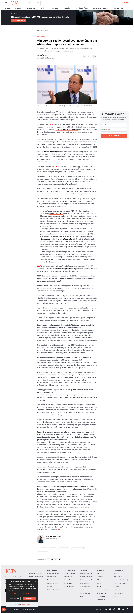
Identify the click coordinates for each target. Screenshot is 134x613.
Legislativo (100, 576)
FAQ (6, 609)
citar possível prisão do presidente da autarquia (57, 239)
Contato (15, 609)
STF (98, 580)
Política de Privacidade (120, 580)
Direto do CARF (51, 576)
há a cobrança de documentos (67, 129)
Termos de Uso (118, 590)
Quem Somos (118, 593)
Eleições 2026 (101, 599)
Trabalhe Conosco (28, 609)
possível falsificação (51, 152)
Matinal (49, 586)
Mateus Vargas (42, 55)
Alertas (82, 596)
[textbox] (29, 3)
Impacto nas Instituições (36, 576)
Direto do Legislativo (53, 583)
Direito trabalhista (102, 596)
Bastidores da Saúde (86, 576)
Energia (99, 586)
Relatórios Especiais (53, 590)
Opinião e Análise (102, 590)
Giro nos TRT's (68, 583)
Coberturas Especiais (103, 593)
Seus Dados (117, 586)
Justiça (99, 583)
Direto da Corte (51, 580)
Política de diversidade (120, 583)
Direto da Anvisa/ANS (86, 580)
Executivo (100, 573)
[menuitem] (8, 8)
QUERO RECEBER (114, 136)
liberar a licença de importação (66, 269)
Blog (115, 596)
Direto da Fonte (68, 580)
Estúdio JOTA (118, 573)
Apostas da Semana (35, 573)
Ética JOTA (117, 576)
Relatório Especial (69, 586)
